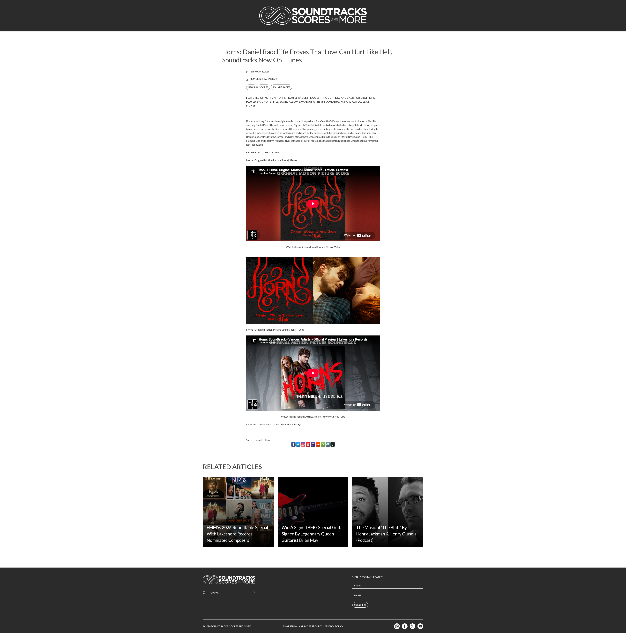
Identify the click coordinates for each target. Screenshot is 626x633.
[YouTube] (308, 444)
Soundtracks (281, 87)
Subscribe (360, 605)
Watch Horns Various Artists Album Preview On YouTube (313, 416)
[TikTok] (332, 444)
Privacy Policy (333, 626)
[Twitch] (313, 444)
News (251, 87)
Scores (263, 87)
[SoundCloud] (318, 444)
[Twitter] (298, 444)
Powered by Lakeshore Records (302, 626)
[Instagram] (303, 444)
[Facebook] (293, 444)
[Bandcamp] (327, 444)
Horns (360, 121)
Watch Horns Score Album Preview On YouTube (313, 247)
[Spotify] (322, 444)
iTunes (293, 160)
